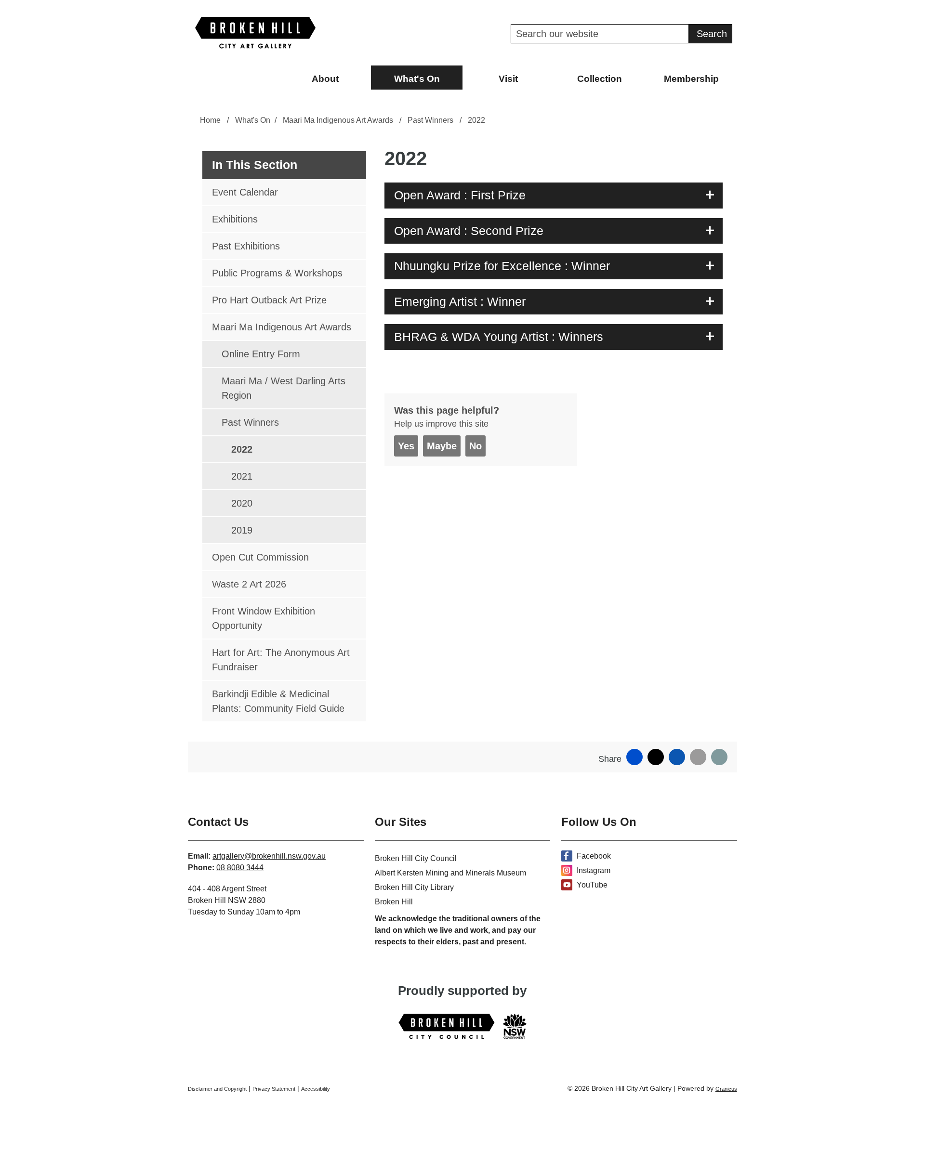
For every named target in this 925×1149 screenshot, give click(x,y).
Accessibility (315, 1089)
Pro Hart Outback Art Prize (269, 300)
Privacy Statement (273, 1089)
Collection (599, 79)
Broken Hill (394, 902)
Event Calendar (245, 192)
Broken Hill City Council (416, 858)
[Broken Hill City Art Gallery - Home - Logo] (255, 33)
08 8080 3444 (240, 867)
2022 (241, 449)
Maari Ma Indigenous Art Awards (339, 120)
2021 (241, 476)
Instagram (593, 870)
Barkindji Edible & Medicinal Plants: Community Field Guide (278, 701)
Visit (508, 79)
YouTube (592, 885)
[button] (553, 196)
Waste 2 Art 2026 (249, 584)
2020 (241, 503)
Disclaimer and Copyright (217, 1089)
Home (210, 120)
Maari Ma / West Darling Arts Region (283, 388)
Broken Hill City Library (414, 887)
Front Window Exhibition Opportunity (263, 618)
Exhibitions (235, 219)
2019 (241, 530)
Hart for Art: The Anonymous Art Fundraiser (281, 659)
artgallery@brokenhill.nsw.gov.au (269, 856)
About (325, 79)
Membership (691, 79)
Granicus (726, 1089)
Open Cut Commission (260, 557)
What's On (417, 79)
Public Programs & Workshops (277, 273)
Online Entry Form (261, 354)
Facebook (594, 856)
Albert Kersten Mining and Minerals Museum (450, 873)
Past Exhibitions (246, 246)
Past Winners (431, 120)
